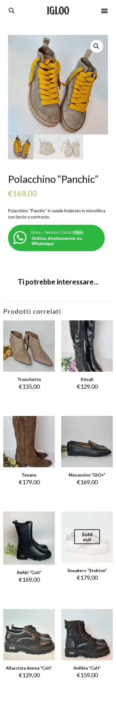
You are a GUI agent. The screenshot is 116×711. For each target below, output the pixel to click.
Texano (29, 475)
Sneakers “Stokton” (87, 570)
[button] (104, 10)
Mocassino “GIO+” (87, 475)
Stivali (87, 379)
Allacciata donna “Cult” (29, 668)
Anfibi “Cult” (29, 572)
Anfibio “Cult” (87, 668)
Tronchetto (29, 379)
